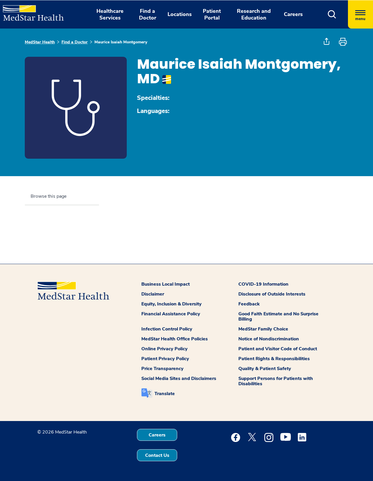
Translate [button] (164, 393)
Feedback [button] (249, 304)
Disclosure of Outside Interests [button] (271, 294)
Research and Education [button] (254, 14)
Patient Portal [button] (212, 14)
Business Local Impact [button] (165, 284)
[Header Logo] (30, 10)
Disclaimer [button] (152, 294)
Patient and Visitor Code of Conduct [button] (277, 349)
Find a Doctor (74, 42)
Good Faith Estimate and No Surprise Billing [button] (278, 316)
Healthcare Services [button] (110, 14)
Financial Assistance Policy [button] (170, 314)
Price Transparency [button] (162, 368)
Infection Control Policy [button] (166, 329)
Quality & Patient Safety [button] (264, 368)
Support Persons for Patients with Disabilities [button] (275, 381)
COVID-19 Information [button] (263, 284)
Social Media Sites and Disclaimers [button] (178, 378)
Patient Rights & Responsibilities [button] (274, 359)
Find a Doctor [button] (147, 14)
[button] (332, 14)
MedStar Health (40, 42)
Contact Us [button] (157, 455)
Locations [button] (180, 14)
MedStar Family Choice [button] (263, 329)
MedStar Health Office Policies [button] (174, 339)
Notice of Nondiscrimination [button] (268, 339)
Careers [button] (293, 14)
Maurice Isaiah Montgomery (120, 42)
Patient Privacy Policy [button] (165, 359)
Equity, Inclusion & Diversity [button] (171, 304)
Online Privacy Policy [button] (164, 349)
